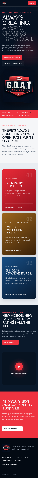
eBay (27, 457)
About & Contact (8, 457)
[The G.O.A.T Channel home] (4, 3)
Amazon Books (7, 461)
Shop (31, 3)
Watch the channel (12, 57)
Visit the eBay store (12, 428)
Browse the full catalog (15, 294)
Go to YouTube (10, 342)
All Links (18, 461)
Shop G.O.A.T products (13, 63)
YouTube (20, 457)
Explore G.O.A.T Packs (14, 207)
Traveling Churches (9, 464)
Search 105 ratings (13, 251)
